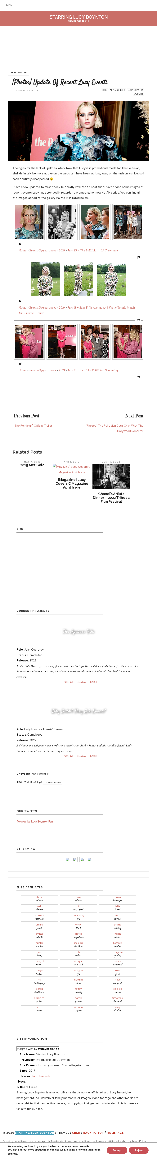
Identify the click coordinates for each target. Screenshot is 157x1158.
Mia (117, 972)
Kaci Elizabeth (41, 1076)
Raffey (78, 990)
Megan (78, 972)
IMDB (93, 682)
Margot (39, 963)
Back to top (93, 1133)
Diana (117, 917)
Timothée (117, 999)
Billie (117, 908)
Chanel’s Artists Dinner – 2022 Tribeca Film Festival (111, 497)
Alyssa (39, 899)
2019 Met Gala (32, 465)
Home (22, 250)
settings (12, 1153)
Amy (78, 899)
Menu (10, 5)
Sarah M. (39, 999)
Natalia (78, 981)
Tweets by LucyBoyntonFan (34, 821)
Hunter (39, 944)
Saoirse (117, 990)
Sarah (78, 999)
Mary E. (78, 963)
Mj (39, 981)
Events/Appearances (42, 250)
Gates (78, 935)
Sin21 (76, 1133)
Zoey (117, 1009)
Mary (118, 963)
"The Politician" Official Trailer (33, 426)
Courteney (78, 917)
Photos (81, 682)
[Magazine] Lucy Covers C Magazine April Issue (72, 483)
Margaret (117, 954)
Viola (39, 1009)
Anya (118, 899)
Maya (39, 972)
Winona (78, 1009)
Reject (139, 1150)
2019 (104, 90)
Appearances (117, 90)
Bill (78, 908)
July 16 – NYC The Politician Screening (93, 370)
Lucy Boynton (136, 90)
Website (139, 94)
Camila (39, 917)
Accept (117, 1150)
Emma (118, 926)
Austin (39, 908)
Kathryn (117, 944)
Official (68, 682)
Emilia (39, 926)
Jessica (78, 944)
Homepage (115, 1133)
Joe (39, 954)
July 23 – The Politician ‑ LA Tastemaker (94, 250)
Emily (78, 926)
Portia (39, 990)
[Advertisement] (78, 560)
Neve (117, 981)
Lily (78, 954)
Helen (117, 935)
